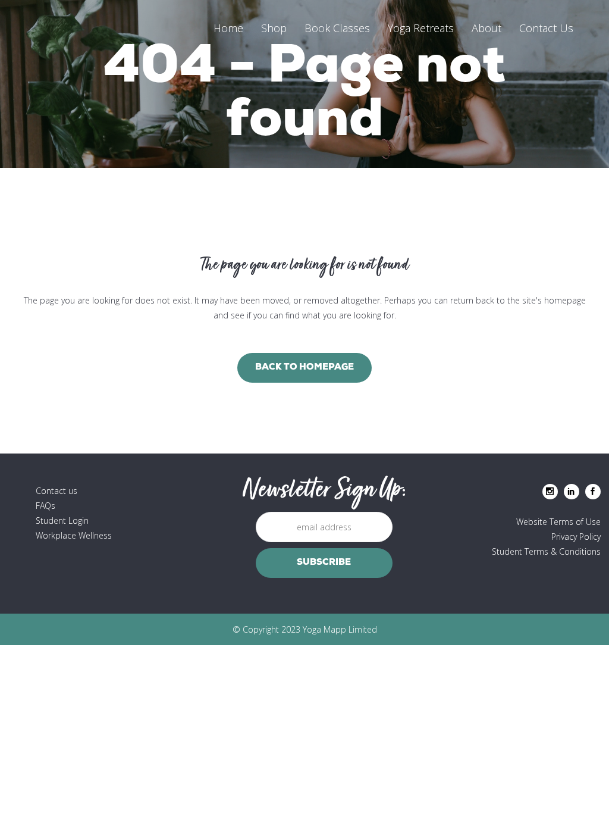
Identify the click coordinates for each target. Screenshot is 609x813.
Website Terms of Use (558, 521)
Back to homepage (304, 367)
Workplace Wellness (74, 535)
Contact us (56, 490)
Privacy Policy (576, 536)
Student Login (62, 520)
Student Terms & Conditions (546, 551)
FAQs (45, 505)
